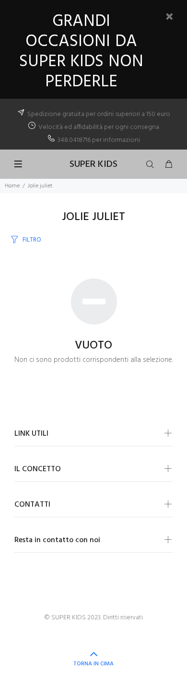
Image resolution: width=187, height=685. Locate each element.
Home (12, 186)
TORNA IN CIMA (93, 664)
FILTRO (32, 240)
